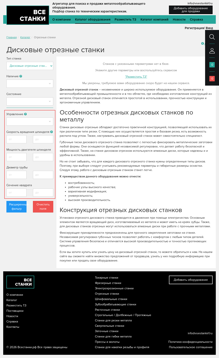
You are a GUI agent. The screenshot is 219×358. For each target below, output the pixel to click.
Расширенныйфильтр (18, 207)
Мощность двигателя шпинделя (28, 150)
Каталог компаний (155, 19)
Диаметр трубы (17, 167)
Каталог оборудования (92, 19)
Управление (15, 114)
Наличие (12, 76)
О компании (61, 19)
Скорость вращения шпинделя (28, 132)
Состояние (13, 94)
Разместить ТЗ (125, 19)
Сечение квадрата (19, 185)
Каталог (25, 37)
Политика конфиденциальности (190, 342)
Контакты (12, 327)
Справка (196, 19)
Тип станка (13, 58)
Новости (179, 19)
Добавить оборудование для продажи (191, 9)
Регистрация (194, 28)
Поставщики (15, 311)
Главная (11, 37)
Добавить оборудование (191, 280)
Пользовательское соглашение (191, 347)
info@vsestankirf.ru (200, 3)
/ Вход (208, 28)
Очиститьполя (43, 207)
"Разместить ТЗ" (136, 77)
